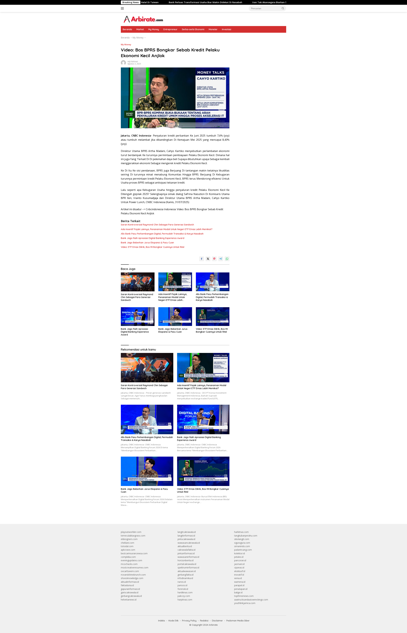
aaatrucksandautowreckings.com (251, 599)
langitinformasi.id (186, 535)
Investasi (226, 29)
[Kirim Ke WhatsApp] (227, 258)
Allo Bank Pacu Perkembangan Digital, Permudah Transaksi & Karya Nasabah (162, 233)
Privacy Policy (189, 620)
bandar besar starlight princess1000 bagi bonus (258, 37)
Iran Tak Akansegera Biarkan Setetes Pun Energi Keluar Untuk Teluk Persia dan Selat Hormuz (272, 2)
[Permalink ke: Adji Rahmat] (123, 62)
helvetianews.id (128, 599)
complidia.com (128, 556)
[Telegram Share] (220, 258)
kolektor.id (239, 553)
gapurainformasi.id (130, 588)
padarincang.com (243, 549)
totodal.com (127, 546)
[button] (283, 8)
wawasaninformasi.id (188, 556)
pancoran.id (240, 560)
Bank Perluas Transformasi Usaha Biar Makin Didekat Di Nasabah (172, 2)
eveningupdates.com (131, 560)
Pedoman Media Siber (238, 620)
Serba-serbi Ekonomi (193, 29)
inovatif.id (239, 574)
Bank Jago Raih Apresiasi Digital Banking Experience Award (152, 238)
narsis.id (182, 581)
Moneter (213, 29)
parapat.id (239, 585)
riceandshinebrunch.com (133, 574)
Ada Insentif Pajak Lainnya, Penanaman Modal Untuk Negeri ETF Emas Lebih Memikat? (166, 229)
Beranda (127, 29)
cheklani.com (127, 542)
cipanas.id (239, 567)
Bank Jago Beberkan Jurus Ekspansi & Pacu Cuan (147, 242)
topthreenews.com (244, 595)
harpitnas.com (185, 599)
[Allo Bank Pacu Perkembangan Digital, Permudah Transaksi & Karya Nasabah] (213, 281)
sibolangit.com (241, 539)
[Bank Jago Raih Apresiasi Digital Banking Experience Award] (138, 316)
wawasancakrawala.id (189, 542)
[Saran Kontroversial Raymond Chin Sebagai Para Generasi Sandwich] (138, 281)
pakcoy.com (184, 595)
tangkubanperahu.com (245, 535)
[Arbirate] (143, 18)
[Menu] (123, 8)
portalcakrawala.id (187, 564)
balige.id (238, 592)
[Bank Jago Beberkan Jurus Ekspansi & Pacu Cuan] (175, 316)
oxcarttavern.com (130, 571)
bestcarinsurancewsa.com (134, 553)
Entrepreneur (170, 29)
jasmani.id (239, 564)
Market (140, 29)
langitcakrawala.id (187, 531)
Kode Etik (174, 620)
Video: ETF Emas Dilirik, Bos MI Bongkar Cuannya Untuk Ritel (152, 247)
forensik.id (183, 588)
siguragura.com (242, 542)
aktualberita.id (185, 546)
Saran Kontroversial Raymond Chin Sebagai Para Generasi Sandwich (157, 224)
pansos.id (182, 585)
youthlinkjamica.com (244, 603)
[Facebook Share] (201, 258)
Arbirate (213, 624)
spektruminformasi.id (188, 567)
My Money (153, 29)
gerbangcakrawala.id (131, 595)
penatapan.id (240, 588)
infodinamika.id (185, 578)
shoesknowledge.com (132, 578)
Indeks (161, 620)
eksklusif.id (239, 571)
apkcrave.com (128, 549)
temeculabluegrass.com (133, 535)
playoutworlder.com (131, 531)
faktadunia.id (127, 585)
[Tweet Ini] (208, 258)
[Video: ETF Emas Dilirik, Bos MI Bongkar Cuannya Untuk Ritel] (213, 316)
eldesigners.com (129, 539)
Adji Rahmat (133, 61)
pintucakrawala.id (186, 539)
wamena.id (239, 581)
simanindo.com (242, 546)
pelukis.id (238, 556)
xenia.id (238, 578)
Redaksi (204, 620)
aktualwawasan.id (187, 571)
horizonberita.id (185, 560)
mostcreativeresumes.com (134, 567)
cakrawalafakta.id (186, 549)
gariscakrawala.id (129, 592)
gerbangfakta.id (185, 574)
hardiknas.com (185, 592)
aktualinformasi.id (130, 581)
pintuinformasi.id (186, 553)
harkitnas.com (241, 531)
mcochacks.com (129, 564)
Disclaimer (217, 620)
